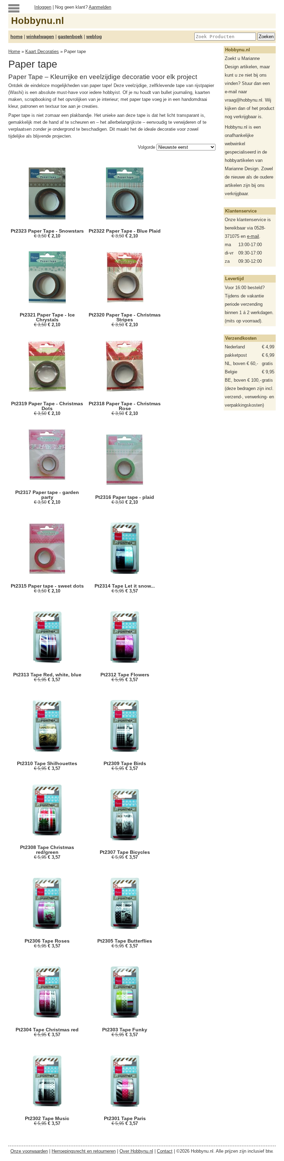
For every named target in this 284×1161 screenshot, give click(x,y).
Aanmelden (100, 7)
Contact (164, 1151)
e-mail (253, 236)
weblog (94, 36)
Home (14, 51)
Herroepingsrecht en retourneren (84, 1151)
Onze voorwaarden (29, 1151)
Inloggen (42, 7)
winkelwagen (40, 36)
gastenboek (70, 36)
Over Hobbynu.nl (136, 1151)
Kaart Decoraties (42, 51)
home (16, 36)
